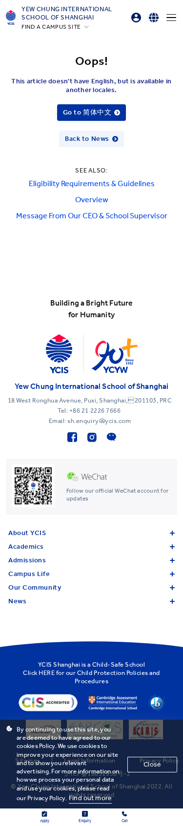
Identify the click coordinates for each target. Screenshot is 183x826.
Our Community (34, 587)
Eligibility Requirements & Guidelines (92, 183)
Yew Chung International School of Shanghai (66, 13)
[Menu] (171, 17)
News (17, 601)
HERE (47, 672)
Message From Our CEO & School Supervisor (91, 215)
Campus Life (29, 574)
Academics (26, 546)
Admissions (27, 560)
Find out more (90, 798)
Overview (91, 199)
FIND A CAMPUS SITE (51, 26)
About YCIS (27, 533)
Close (152, 764)
